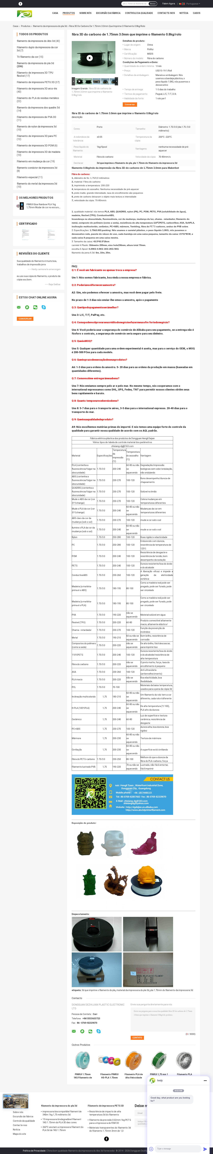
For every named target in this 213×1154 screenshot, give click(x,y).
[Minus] (205, 1080)
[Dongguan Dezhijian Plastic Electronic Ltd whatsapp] (29, 307)
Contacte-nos (166, 13)
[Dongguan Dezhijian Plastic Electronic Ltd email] (21, 307)
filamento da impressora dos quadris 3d (38, 107)
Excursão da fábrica (108, 13)
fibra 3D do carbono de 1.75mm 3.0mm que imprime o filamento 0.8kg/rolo (92, 91)
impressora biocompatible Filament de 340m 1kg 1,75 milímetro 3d (62, 1113)
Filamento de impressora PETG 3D (36, 82)
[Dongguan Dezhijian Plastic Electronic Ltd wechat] (37, 307)
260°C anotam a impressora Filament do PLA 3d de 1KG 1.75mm (63, 1128)
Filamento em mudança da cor (33, 161)
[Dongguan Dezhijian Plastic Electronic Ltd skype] (46, 307)
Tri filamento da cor (27, 56)
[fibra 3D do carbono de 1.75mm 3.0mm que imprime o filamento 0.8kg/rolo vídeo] (90, 58)
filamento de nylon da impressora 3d (36, 126)
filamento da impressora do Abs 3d (36, 41)
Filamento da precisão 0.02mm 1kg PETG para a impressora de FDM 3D (110, 1121)
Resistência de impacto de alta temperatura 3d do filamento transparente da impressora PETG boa (109, 1113)
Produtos (69, 13)
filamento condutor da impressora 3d (37, 167)
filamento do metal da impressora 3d (37, 183)
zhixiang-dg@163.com (122, 446)
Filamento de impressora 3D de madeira (38, 151)
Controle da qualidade (139, 13)
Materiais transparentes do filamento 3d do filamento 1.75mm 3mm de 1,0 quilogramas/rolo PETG (110, 1129)
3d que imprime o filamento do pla (98, 990)
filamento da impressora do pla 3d (50, 26)
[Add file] (151, 1149)
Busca (152, 4)
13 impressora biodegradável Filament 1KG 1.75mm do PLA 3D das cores (62, 1121)
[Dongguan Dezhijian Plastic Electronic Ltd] (25, 14)
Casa (55, 13)
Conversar (130, 104)
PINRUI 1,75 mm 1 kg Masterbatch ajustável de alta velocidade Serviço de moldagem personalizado (159, 1076)
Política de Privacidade (34, 1150)
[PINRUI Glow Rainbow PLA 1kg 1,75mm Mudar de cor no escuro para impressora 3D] (20, 206)
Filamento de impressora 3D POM (35, 145)
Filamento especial (27, 177)
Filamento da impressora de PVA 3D (36, 117)
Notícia (183, 13)
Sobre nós (85, 13)
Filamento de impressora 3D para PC (37, 136)
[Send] (205, 1149)
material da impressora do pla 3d (132, 990)
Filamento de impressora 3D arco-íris (37, 88)
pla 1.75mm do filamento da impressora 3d (171, 990)
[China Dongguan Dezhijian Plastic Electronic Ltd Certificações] (26, 234)
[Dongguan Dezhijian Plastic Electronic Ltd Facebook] (20, 4)
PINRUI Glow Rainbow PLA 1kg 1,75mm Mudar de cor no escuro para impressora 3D (43, 207)
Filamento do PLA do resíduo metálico (38, 98)
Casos (196, 13)
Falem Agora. (168, 3)
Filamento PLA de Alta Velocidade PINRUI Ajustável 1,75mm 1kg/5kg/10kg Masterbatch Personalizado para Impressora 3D (134, 1076)
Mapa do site (19, 1134)
